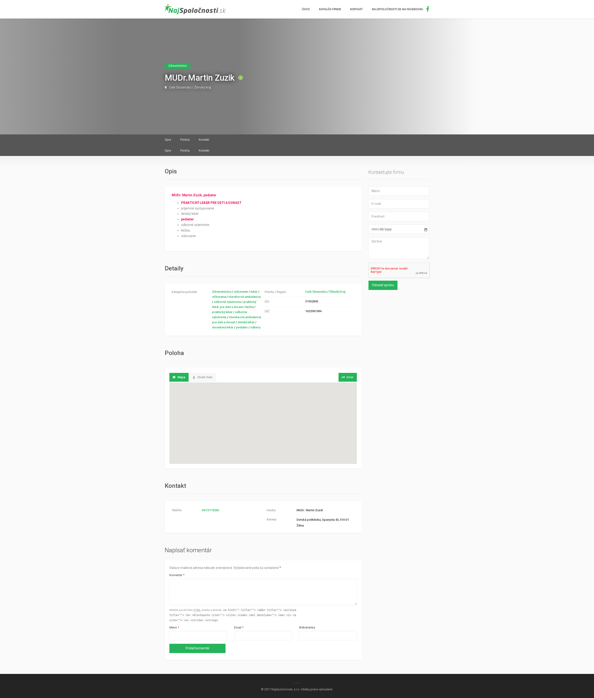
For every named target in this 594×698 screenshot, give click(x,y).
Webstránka (307, 627)
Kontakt (356, 9)
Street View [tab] (205, 377)
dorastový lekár (222, 327)
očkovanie (241, 291)
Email (238, 627)
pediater (242, 327)
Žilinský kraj (202, 87)
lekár (254, 291)
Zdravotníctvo (221, 291)
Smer (349, 377)
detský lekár (246, 322)
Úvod (306, 9)
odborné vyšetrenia (227, 302)
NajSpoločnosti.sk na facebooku (398, 9)
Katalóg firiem (330, 9)
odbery (255, 327)
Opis (168, 139)
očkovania (219, 296)
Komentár (176, 575)
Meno (174, 627)
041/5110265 (210, 510)
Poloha (185, 139)
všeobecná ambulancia (245, 296)
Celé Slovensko (180, 87)
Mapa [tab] (181, 377)
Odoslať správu (383, 285)
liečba (249, 307)
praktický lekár (222, 312)
